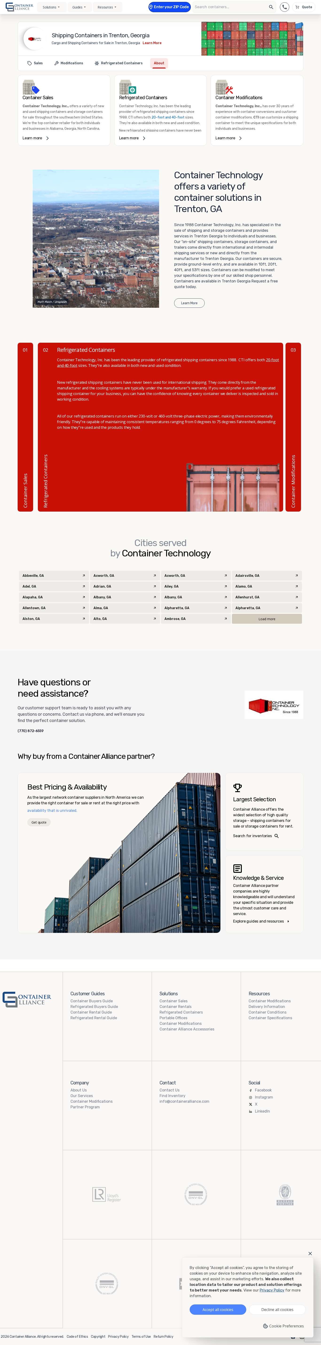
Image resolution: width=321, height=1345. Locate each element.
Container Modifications (181, 1023)
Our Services (81, 1096)
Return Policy (163, 1337)
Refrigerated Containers (181, 1012)
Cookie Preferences (286, 1326)
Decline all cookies (277, 1309)
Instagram (264, 1097)
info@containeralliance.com (184, 1101)
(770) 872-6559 (30, 731)
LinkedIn (262, 1111)
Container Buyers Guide (91, 1001)
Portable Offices (173, 1018)
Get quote (38, 822)
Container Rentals (176, 1006)
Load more (266, 619)
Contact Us (170, 1090)
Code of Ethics (77, 1337)
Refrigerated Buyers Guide (94, 1006)
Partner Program (85, 1107)
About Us (78, 1090)
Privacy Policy (118, 1337)
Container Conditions (267, 1012)
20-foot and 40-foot (168, 117)
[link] (64, 110)
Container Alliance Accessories (187, 1029)
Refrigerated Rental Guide (93, 1018)
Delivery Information (267, 1006)
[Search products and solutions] (271, 7)
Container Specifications (270, 1018)
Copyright (98, 1337)
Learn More (152, 43)
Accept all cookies (218, 1309)
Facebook (263, 1090)
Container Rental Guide (91, 1012)
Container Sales (174, 1001)
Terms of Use (141, 1337)
